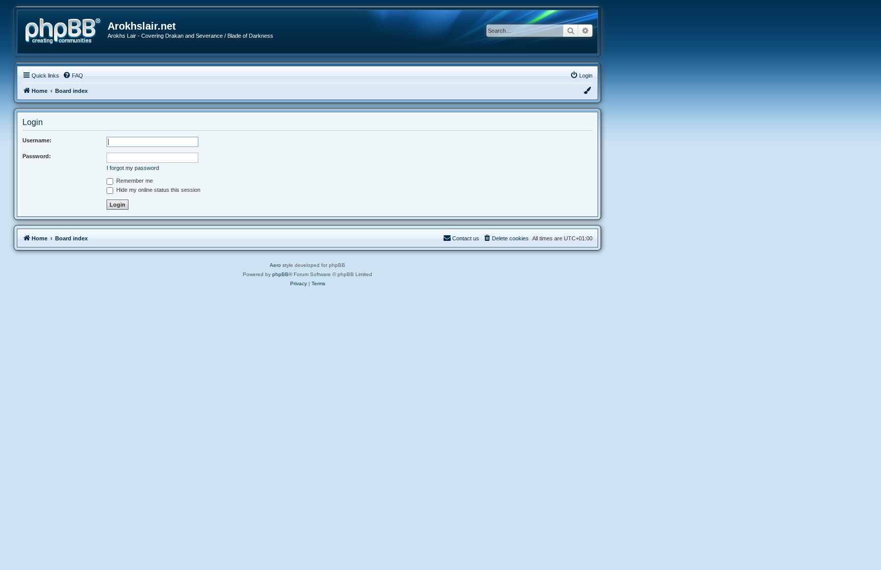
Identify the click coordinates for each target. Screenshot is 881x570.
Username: (36, 140)
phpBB (280, 274)
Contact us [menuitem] (465, 238)
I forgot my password (133, 168)
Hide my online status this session (157, 190)
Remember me (134, 181)
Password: (36, 156)
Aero (275, 265)
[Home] (66, 30)
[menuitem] (73, 75)
